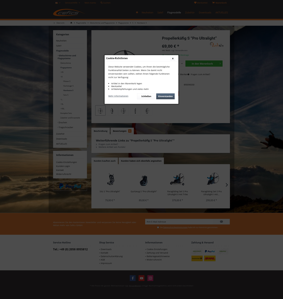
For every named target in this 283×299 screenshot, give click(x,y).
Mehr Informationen (118, 96)
